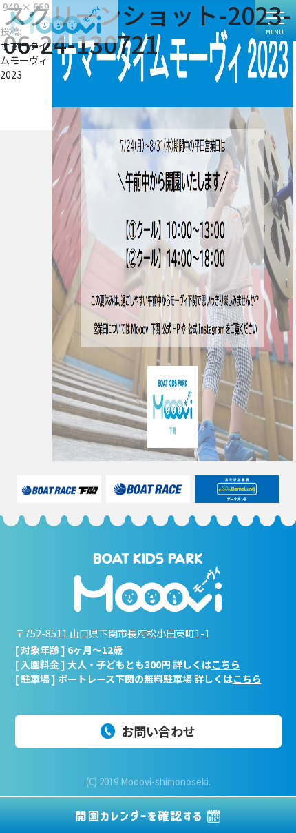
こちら (225, 664)
